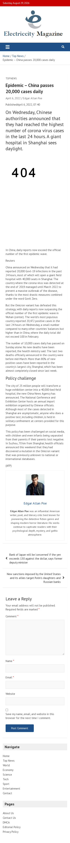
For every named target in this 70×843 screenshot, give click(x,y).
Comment (12, 616)
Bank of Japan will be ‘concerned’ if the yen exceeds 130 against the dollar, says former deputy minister (35, 558)
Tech (6, 779)
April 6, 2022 (13, 98)
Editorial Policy (12, 827)
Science (7, 774)
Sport (6, 784)
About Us (8, 813)
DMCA (6, 822)
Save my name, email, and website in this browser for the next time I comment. (30, 716)
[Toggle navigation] (7, 47)
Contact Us (9, 818)
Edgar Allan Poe (32, 98)
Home (6, 756)
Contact (7, 793)
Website (10, 694)
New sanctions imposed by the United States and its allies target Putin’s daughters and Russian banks (34, 578)
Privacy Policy (10, 832)
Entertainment (11, 788)
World (6, 765)
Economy (8, 770)
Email (10, 677)
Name (10, 661)
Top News (11, 78)
